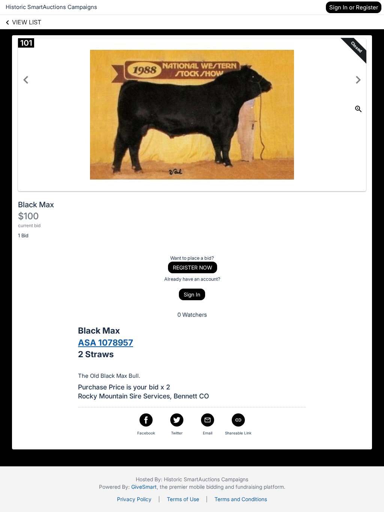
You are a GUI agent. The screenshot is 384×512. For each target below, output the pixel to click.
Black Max (36, 204)
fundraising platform (260, 487)
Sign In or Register (353, 7)
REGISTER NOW (192, 267)
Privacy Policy (134, 499)
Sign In (192, 294)
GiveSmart (144, 487)
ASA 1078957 (105, 342)
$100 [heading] (28, 216)
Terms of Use (183, 499)
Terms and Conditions (240, 499)
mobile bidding (206, 487)
